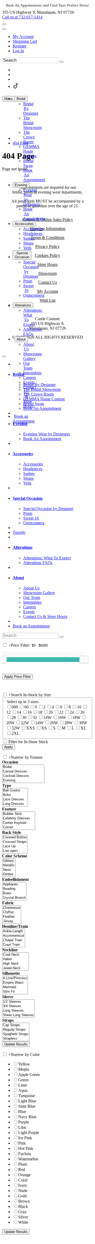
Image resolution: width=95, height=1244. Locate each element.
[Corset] (18, 827)
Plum (22, 1164)
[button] (21, 99)
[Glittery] (8, 861)
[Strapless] (15, 1038)
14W (47, 717)
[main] (47, 161)
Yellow (24, 1064)
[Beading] (14, 889)
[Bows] (14, 893)
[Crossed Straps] (14, 842)
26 (82, 712)
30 (24, 717)
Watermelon (28, 1159)
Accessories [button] (23, 454)
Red (21, 1169)
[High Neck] (15, 964)
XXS (30, 728)
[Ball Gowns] (15, 790)
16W (62, 717)
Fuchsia (24, 1153)
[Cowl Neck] (15, 955)
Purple (23, 1122)
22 (61, 712)
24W (39, 723)
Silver (23, 1217)
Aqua (22, 1090)
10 (79, 707)
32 (35, 717)
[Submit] (61, 62)
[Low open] (14, 851)
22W (25, 723)
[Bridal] (23, 767)
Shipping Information (47, 228)
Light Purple (28, 1132)
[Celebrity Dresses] (18, 818)
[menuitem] (53, 36)
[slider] (83, 659)
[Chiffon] (11, 912)
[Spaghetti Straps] (15, 1034)
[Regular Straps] (15, 1029)
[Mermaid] (15, 987)
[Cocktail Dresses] (23, 776)
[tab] (53, 374)
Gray (22, 1211)
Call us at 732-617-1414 (22, 17)
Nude (22, 1190)
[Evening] (23, 780)
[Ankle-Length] (13, 931)
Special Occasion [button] (27, 498)
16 (29, 712)
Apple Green (29, 1074)
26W (54, 723)
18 (40, 712)
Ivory (22, 1185)
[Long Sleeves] (18, 1010)
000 (15, 707)
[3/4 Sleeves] (18, 1006)
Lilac (22, 1127)
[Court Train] (13, 945)
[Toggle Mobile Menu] (4, 356)
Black (23, 1206)
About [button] (18, 577)
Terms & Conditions (47, 237)
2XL (16, 733)
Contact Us (47, 282)
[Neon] (8, 870)
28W (68, 723)
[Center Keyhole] (18, 823)
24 (72, 712)
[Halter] (15, 959)
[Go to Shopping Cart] (4, 24)
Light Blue (27, 1101)
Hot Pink (25, 1148)
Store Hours (47, 264)
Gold (22, 1196)
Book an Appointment (31, 626)
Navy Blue (27, 1117)
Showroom (47, 273)
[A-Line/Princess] (15, 978)
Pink (22, 1143)
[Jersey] (11, 921)
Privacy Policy (47, 246)
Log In (18, 51)
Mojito (23, 1069)
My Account (23, 36)
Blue (22, 1111)
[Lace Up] (14, 846)
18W (76, 717)
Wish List (47, 300)
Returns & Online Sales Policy (47, 219)
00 (26, 707)
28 (14, 717)
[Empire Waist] (15, 983)
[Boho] (15, 795)
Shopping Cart (25, 41)
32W (16, 728)
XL (83, 728)
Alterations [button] (22, 547)
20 (51, 712)
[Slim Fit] (15, 992)
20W (10, 723)
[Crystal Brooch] (14, 898)
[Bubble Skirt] (18, 814)
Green (23, 1080)
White (23, 1222)
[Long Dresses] (15, 804)
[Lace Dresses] (15, 799)
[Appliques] (14, 884)
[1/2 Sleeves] (18, 1002)
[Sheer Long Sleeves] (18, 1015)
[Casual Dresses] (23, 771)
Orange (24, 1175)
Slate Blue (26, 1106)
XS (44, 728)
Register (19, 46)
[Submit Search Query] (61, 637)
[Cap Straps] (15, 1025)
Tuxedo (19, 532)
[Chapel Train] (13, 940)
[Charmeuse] (11, 908)
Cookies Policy (47, 255)
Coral (22, 1180)
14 (19, 712)
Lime (22, 1085)
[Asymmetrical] (13, 936)
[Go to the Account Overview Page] (4, 29)
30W (83, 723)
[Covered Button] (14, 837)
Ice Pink (25, 1138)
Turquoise (26, 1095)
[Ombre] (8, 874)
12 (8, 712)
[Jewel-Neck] (15, 968)
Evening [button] (20, 423)
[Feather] (11, 917)
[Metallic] (8, 865)
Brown (24, 1201)
